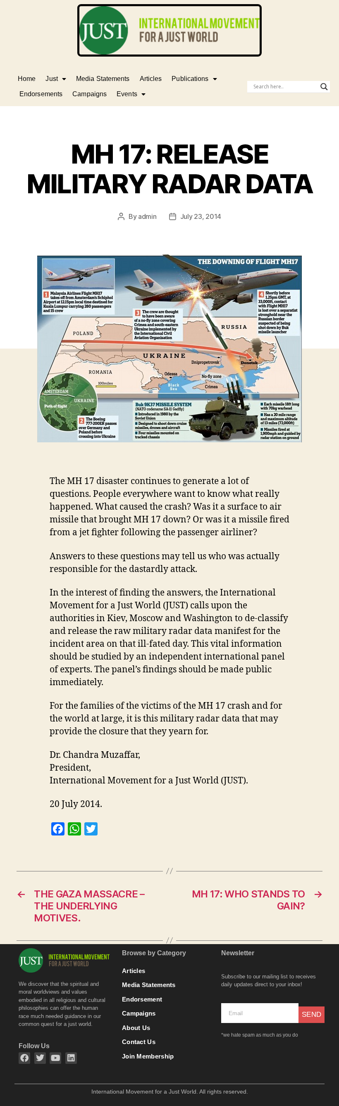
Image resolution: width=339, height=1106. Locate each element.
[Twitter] (40, 1058)
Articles (151, 78)
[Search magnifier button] (324, 87)
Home (27, 78)
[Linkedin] (71, 1058)
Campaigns (89, 93)
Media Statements (103, 78)
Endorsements (40, 93)
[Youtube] (55, 1058)
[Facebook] (24, 1058)
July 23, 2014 (201, 216)
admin (147, 216)
